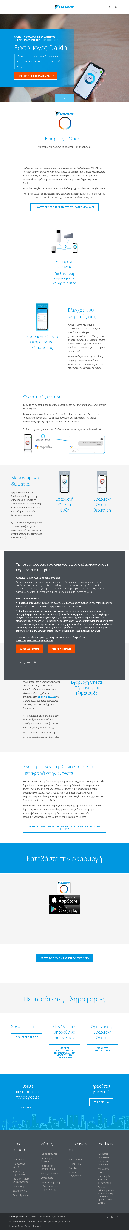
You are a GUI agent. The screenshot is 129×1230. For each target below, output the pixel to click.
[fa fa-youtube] (112, 1216)
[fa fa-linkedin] (106, 1216)
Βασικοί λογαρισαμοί (75, 1174)
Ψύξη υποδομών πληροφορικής (49, 1188)
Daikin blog (18, 1186)
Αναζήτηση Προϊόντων (103, 1155)
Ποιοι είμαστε (20, 1159)
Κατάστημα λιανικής (46, 1160)
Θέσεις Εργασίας (21, 1195)
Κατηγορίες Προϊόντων (103, 1163)
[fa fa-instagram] (117, 1216)
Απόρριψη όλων (61, 648)
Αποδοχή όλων (29, 648)
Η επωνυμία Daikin (19, 1165)
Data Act (37, 1226)
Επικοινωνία (75, 1159)
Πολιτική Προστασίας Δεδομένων (54, 1221)
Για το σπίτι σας (49, 1153)
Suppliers (73, 1168)
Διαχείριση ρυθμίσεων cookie (35, 662)
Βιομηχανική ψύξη (50, 1182)
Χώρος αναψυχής (49, 1173)
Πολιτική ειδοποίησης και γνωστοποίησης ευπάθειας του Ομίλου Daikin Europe (106, 1195)
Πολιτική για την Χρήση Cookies (34, 640)
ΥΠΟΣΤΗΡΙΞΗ (76, 1163)
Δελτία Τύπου (20, 1190)
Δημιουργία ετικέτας (103, 1170)
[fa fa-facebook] (96, 1216)
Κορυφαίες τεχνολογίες (19, 1173)
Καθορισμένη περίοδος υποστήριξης (104, 1179)
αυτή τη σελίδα (47, 696)
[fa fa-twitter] (101, 1216)
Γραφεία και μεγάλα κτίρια (48, 1167)
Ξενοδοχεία (47, 1177)
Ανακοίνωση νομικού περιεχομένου (47, 1216)
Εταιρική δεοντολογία (19, 1226)
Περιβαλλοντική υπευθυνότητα (21, 1180)
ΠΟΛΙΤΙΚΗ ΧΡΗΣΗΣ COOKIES (22, 1221)
